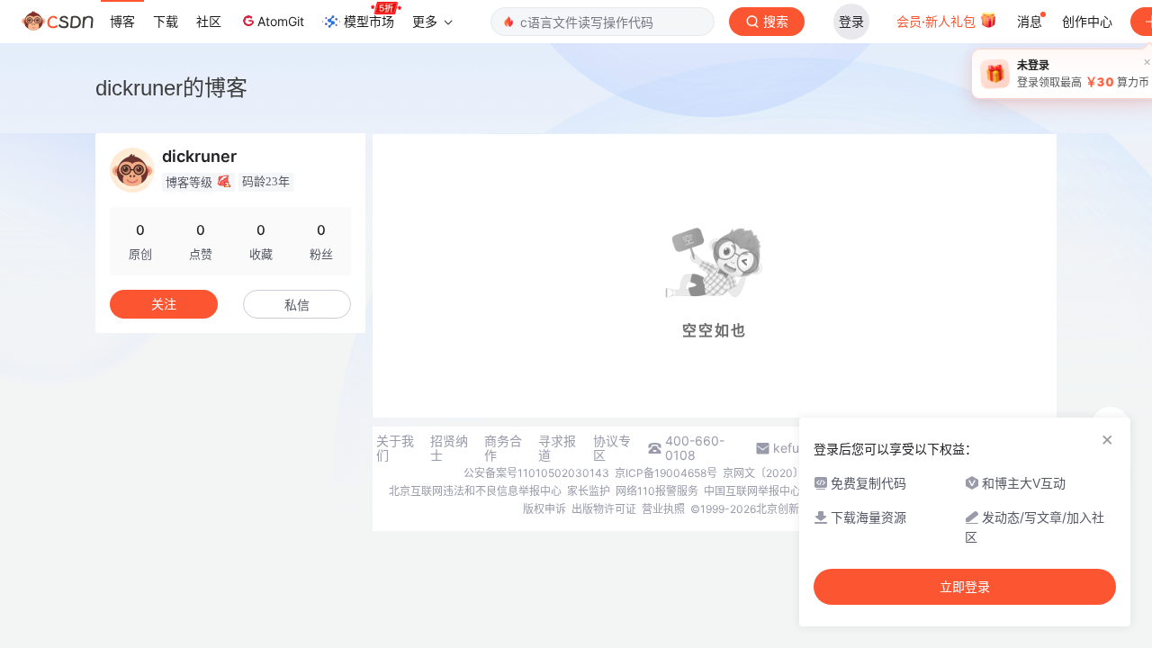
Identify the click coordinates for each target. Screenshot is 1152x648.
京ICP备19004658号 (666, 473)
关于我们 (395, 448)
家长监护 (588, 491)
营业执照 (663, 509)
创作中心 (1087, 21)
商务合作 (503, 448)
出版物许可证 (604, 509)
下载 (165, 21)
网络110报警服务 (657, 491)
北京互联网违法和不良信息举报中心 (475, 491)
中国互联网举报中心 (752, 491)
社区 (208, 21)
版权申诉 (544, 509)
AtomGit (280, 21)
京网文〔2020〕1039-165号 (793, 473)
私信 (297, 304)
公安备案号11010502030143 (536, 473)
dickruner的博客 (171, 88)
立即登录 (965, 587)
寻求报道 (557, 448)
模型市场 (369, 21)
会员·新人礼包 (937, 21)
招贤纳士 (449, 448)
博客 (122, 21)
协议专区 (612, 448)
